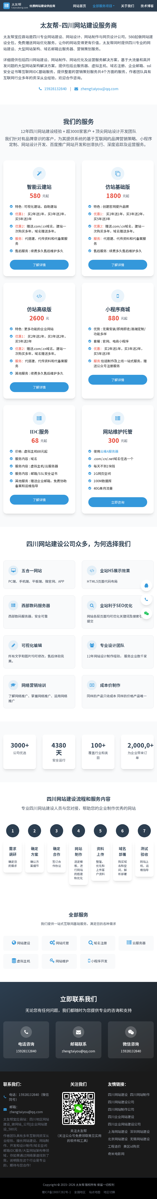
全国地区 (80, 1192)
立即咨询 (117, 502)
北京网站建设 (118, 1138)
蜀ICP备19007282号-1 (56, 1192)
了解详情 (39, 264)
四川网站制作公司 (121, 1109)
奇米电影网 (116, 1153)
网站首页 (79, 5)
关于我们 (127, 5)
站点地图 (94, 1192)
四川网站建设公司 (121, 1101)
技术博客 (147, 5)
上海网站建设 (118, 1131)
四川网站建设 (118, 1094)
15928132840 (55, 88)
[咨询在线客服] (146, 585)
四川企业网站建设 (121, 1116)
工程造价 (114, 1146)
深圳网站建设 (140, 1131)
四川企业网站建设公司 (124, 1124)
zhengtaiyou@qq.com (99, 88)
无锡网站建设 (140, 1138)
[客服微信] (146, 613)
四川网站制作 (140, 1094)
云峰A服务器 (109, 451)
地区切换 (109, 1192)
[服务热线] (146, 599)
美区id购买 (131, 1146)
